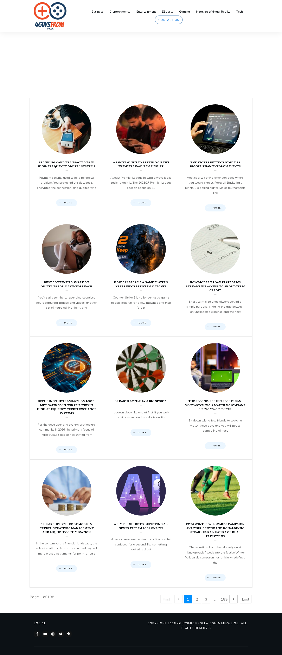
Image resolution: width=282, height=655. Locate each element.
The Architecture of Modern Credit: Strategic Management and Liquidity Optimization (67, 523)
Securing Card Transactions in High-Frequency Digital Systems (67, 158)
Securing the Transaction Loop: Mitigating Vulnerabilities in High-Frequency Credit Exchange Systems (67, 398)
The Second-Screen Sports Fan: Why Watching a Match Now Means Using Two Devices (215, 398)
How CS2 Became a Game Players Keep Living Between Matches (141, 277)
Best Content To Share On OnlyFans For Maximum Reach (67, 277)
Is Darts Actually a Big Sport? (141, 398)
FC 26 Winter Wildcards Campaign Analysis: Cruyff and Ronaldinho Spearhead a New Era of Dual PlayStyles (215, 523)
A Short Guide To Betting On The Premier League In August (141, 158)
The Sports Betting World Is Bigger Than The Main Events (215, 158)
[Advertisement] (141, 63)
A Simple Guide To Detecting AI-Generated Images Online (141, 523)
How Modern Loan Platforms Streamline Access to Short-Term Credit (215, 277)
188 (224, 599)
